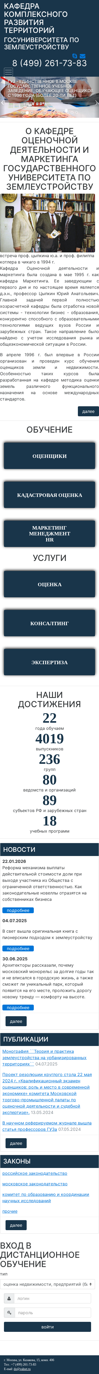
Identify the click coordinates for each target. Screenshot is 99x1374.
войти (47, 1326)
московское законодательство (35, 1183)
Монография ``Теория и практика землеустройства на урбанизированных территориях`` (44, 1058)
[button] (2, 97)
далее (88, 411)
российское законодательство (34, 1173)
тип (3, 1274)
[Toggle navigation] (8, 72)
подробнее (18, 910)
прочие (9, 1211)
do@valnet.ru (22, 1369)
